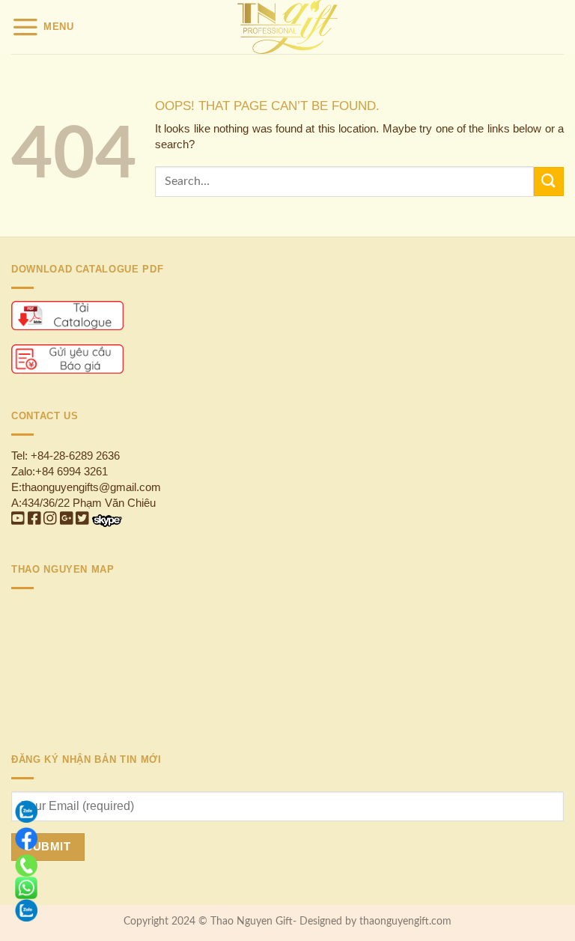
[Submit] (549, 181)
